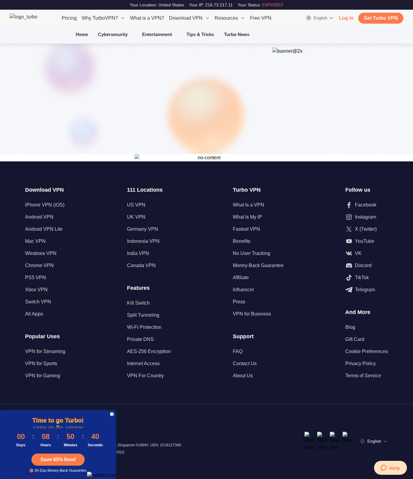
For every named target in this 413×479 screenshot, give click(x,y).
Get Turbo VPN (381, 18)
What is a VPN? (147, 18)
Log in (346, 18)
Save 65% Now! (58, 459)
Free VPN (261, 18)
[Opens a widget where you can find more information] (390, 468)
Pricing (69, 18)
